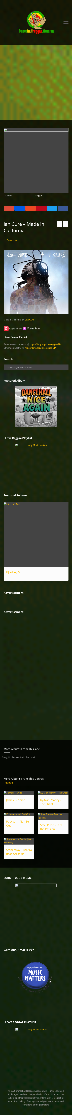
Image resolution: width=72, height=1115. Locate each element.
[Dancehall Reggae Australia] (36, 23)
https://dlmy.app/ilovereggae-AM (45, 344)
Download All (12, 240)
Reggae (38, 196)
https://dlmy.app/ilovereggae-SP (40, 348)
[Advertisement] (36, 82)
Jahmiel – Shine (15, 800)
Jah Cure (29, 319)
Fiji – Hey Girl (14, 572)
